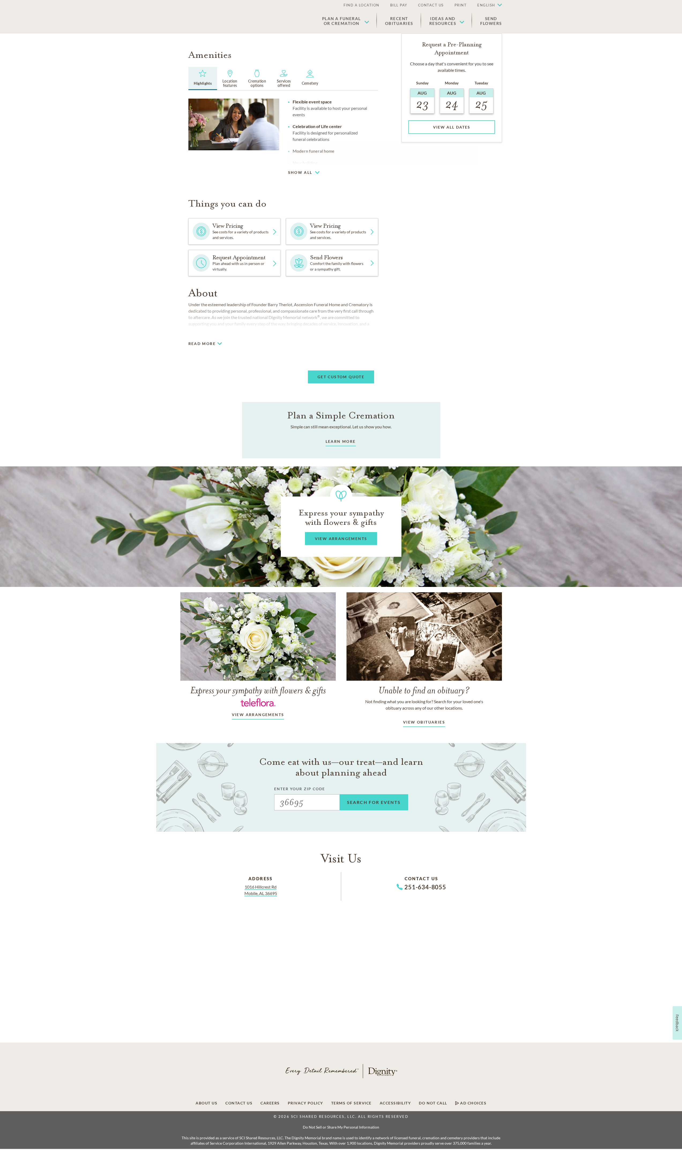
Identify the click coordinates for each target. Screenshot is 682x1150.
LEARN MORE (341, 441)
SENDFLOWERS (491, 21)
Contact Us (431, 5)
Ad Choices (473, 1103)
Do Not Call (433, 1103)
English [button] (486, 5)
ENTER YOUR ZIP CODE (299, 788)
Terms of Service (351, 1103)
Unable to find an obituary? (424, 690)
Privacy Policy (305, 1103)
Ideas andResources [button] (442, 21)
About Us (206, 1103)
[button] (487, 5)
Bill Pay (398, 5)
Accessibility (395, 1103)
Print (460, 5)
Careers (270, 1103)
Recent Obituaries (399, 21)
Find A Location (361, 5)
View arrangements (258, 714)
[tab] (202, 78)
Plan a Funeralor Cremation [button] (341, 21)
